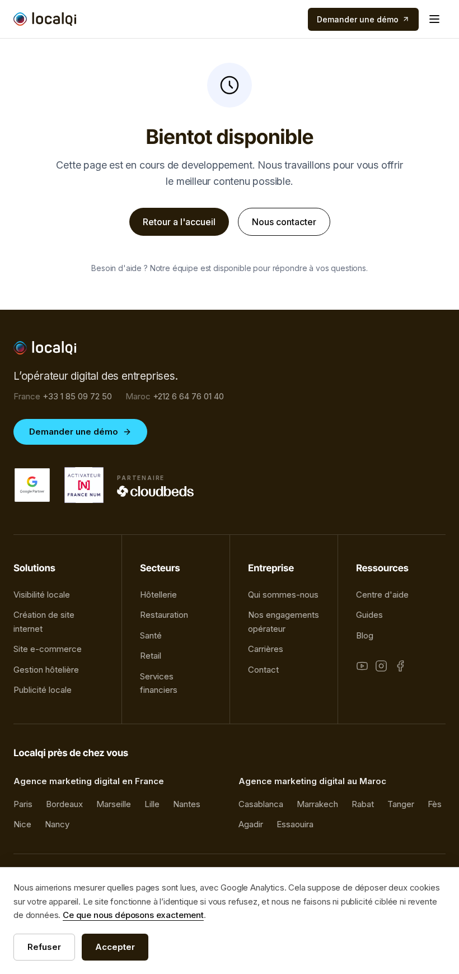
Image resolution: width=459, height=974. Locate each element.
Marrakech (317, 804)
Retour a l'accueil (179, 221)
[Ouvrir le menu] (434, 19)
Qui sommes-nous (283, 594)
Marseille (113, 804)
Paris (22, 804)
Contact (263, 669)
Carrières (265, 649)
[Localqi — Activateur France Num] (84, 485)
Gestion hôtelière (46, 669)
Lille (152, 804)
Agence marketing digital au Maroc (312, 781)
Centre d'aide (382, 594)
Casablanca (260, 804)
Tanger (400, 804)
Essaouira (295, 824)
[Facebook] (400, 666)
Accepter (115, 947)
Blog (364, 635)
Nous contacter (284, 221)
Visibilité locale (41, 594)
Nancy (57, 824)
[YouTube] (362, 666)
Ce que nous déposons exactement (133, 915)
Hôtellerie (158, 594)
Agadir (250, 824)
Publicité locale (42, 689)
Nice (22, 824)
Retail (150, 655)
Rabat (363, 804)
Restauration (164, 614)
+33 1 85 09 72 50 (62, 396)
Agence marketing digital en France (88, 781)
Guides (369, 614)
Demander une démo (73, 431)
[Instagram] (381, 666)
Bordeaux (64, 804)
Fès (435, 804)
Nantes (186, 804)
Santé (151, 635)
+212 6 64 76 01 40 (174, 396)
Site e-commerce (47, 649)
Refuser (44, 947)
